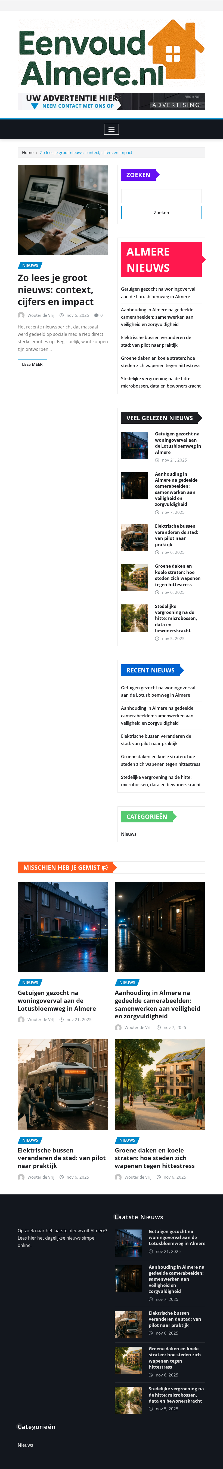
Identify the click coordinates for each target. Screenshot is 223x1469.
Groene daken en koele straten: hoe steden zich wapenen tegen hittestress (178, 575)
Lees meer (32, 364)
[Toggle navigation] (111, 129)
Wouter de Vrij (40, 315)
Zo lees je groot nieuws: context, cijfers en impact (86, 152)
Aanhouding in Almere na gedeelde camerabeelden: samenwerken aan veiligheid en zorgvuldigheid (157, 317)
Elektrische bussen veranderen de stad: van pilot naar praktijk (176, 535)
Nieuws (129, 834)
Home (27, 152)
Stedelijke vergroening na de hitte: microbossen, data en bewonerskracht (176, 618)
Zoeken (138, 175)
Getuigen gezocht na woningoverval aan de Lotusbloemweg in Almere (178, 443)
